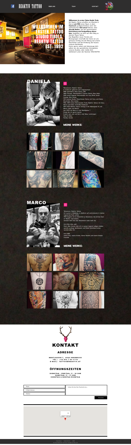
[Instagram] (65, 205)
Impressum (59, 441)
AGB (73, 441)
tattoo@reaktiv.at (70, 361)
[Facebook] (12, 6)
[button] (39, 141)
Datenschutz (67, 441)
